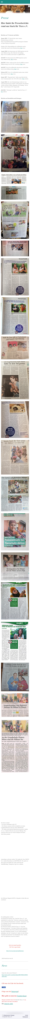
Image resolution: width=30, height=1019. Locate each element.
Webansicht (25, 1017)
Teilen (4, 987)
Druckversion (6, 1015)
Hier (21, 48)
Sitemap (12, 1015)
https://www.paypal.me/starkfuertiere (15, 951)
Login (26, 1015)
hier (2, 91)
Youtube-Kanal (21, 996)
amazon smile (8, 1004)
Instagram (15, 991)
